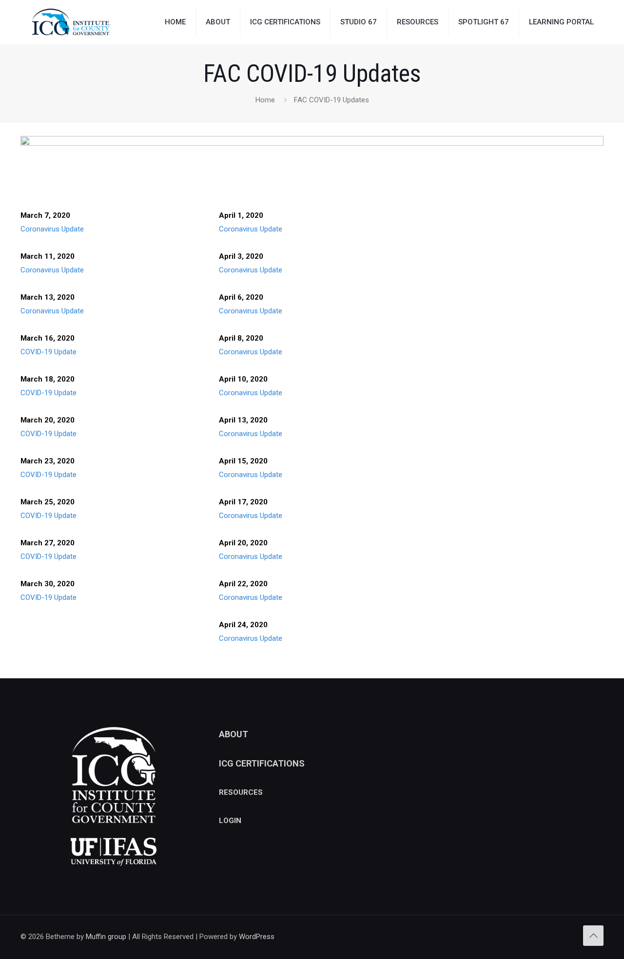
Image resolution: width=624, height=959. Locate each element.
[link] (312, 162)
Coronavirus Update (52, 229)
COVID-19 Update (48, 351)
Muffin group (106, 936)
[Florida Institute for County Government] (70, 22)
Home (265, 100)
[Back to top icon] (593, 935)
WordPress (256, 936)
